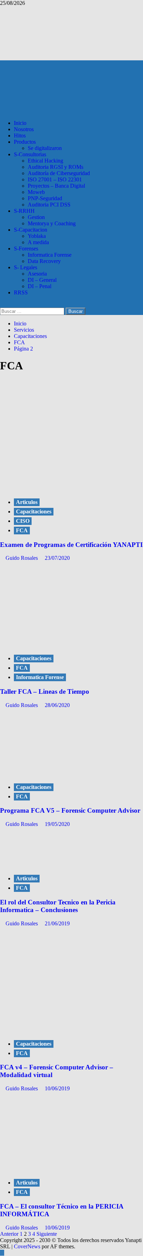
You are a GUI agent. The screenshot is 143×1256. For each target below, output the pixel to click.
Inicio (20, 123)
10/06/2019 (57, 1088)
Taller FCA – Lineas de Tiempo (44, 691)
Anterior (9, 1234)
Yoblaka (37, 236)
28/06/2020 (57, 705)
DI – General (42, 280)
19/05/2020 (57, 824)
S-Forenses (26, 248)
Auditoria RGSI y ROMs (55, 167)
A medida (38, 242)
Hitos (20, 135)
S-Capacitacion (30, 230)
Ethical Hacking (45, 161)
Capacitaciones (33, 511)
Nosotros (24, 129)
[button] (2, 304)
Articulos (26, 502)
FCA (22, 530)
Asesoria (37, 274)
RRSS (21, 292)
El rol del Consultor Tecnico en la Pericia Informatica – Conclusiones (58, 905)
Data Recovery (44, 261)
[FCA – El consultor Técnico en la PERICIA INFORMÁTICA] (52, 1168)
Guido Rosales (22, 558)
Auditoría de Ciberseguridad (59, 173)
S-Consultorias (30, 154)
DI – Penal (39, 286)
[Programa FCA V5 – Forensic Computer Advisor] (52, 773)
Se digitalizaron (45, 148)
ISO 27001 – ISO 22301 (55, 179)
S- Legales (25, 267)
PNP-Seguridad (45, 198)
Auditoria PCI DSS (49, 205)
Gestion (36, 217)
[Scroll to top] (2, 1253)
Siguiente (46, 1234)
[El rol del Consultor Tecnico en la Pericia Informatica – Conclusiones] (52, 864)
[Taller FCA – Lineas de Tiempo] (52, 638)
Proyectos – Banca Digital (56, 186)
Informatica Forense (50, 255)
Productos (25, 142)
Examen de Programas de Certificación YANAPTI (71, 544)
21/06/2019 (57, 923)
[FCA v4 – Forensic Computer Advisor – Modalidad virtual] (46, 1029)
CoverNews (27, 1246)
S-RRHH (24, 211)
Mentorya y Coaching (52, 223)
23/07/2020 (57, 558)
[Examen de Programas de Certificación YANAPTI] (52, 488)
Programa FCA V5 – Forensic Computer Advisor (70, 810)
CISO (23, 521)
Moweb (36, 192)
